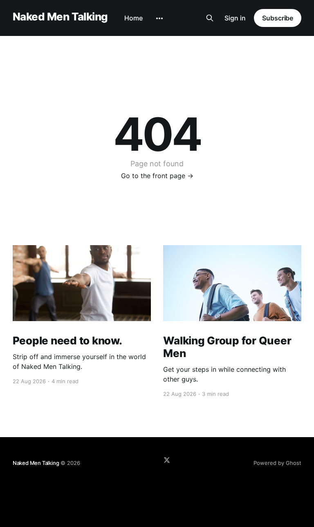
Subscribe (277, 18)
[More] (159, 18)
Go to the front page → (157, 176)
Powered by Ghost (277, 463)
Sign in (235, 18)
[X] (167, 460)
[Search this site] (209, 18)
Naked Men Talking (60, 17)
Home (133, 18)
